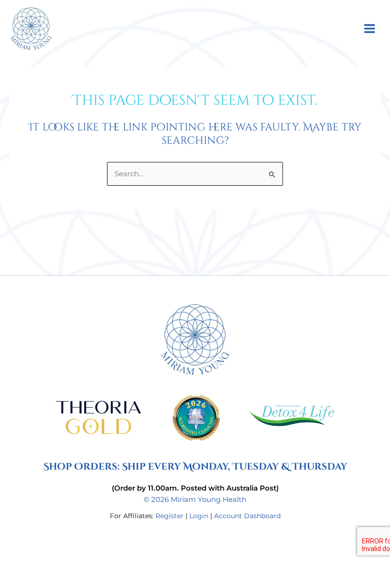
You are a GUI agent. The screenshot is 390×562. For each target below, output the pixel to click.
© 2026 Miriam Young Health (195, 499)
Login (198, 516)
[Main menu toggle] (369, 28)
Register (170, 516)
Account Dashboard (247, 516)
